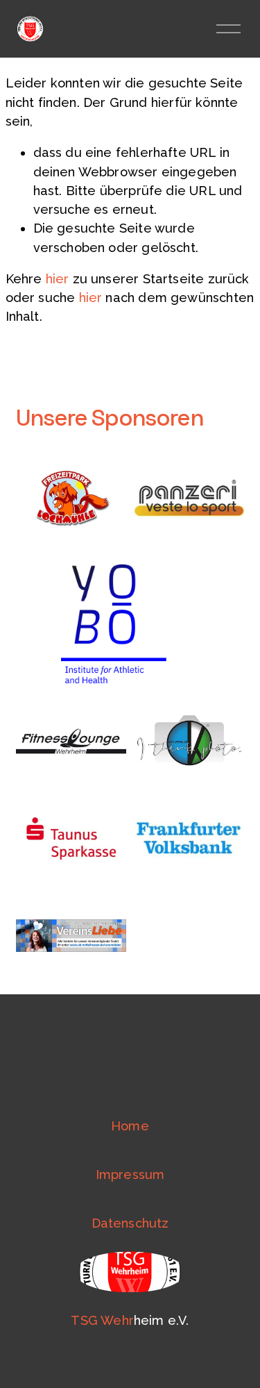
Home (130, 1126)
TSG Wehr (102, 1320)
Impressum (130, 1174)
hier (57, 278)
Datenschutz (130, 1223)
